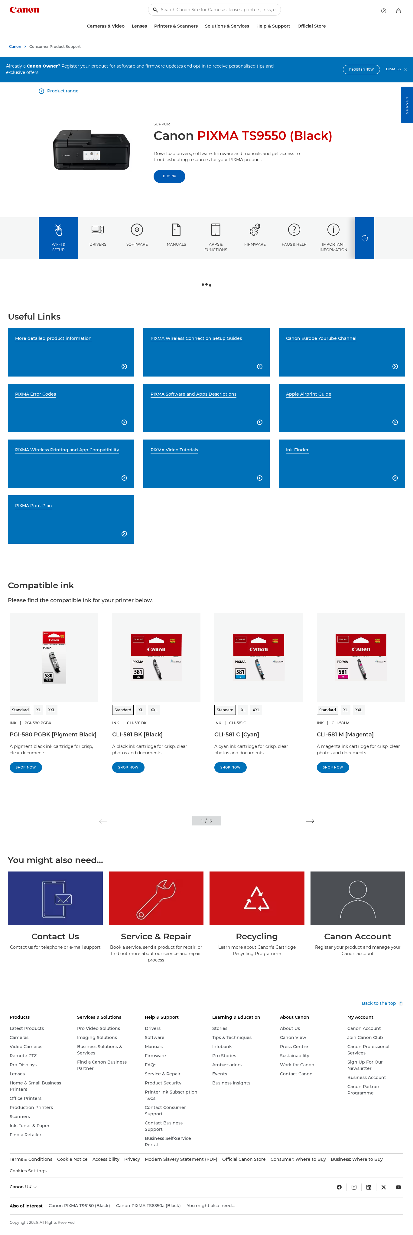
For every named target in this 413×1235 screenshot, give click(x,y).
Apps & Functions (215, 247)
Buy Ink (169, 176)
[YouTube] (398, 1187)
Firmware (255, 244)
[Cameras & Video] (127, 26)
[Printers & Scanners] (200, 26)
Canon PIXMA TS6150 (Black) (79, 1205)
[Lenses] (149, 26)
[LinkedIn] (368, 1187)
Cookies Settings (28, 1171)
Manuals (176, 244)
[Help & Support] (292, 26)
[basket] (398, 11)
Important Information (333, 247)
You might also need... (211, 1205)
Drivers (97, 244)
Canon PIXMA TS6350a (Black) (148, 1205)
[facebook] (339, 1187)
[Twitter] (383, 1187)
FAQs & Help (294, 244)
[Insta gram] (354, 1187)
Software (137, 244)
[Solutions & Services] (251, 26)
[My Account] (384, 11)
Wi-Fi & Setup (58, 247)
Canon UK (21, 1187)
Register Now (361, 69)
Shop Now (26, 767)
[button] (103, 821)
